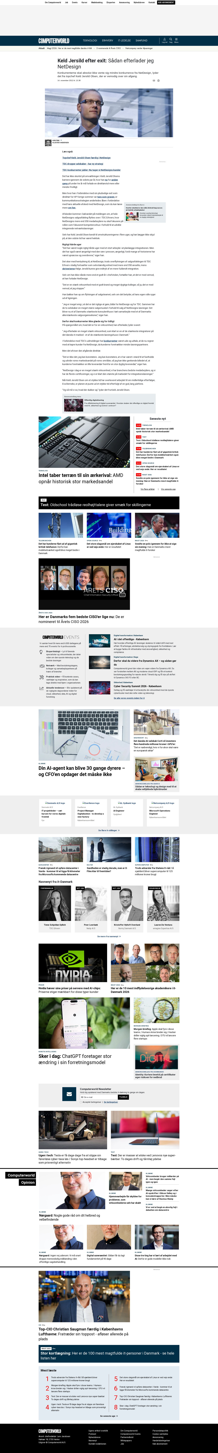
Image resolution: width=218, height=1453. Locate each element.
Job (66, 2)
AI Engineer (118, 811)
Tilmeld (123, 1097)
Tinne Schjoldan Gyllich (55, 925)
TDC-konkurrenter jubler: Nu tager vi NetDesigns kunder (91, 170)
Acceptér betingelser (92, 1102)
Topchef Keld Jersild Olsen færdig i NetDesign (86, 157)
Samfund (141, 40)
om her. (72, 207)
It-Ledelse (124, 40)
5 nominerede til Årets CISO (109, 48)
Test (144, 437)
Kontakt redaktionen (97, 1444)
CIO (40, 1325)
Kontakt (152, 2)
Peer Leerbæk (91, 925)
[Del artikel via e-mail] (154, 81)
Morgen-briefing (141, 1026)
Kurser (84, 2)
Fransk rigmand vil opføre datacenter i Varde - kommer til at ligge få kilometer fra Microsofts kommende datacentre (146, 1388)
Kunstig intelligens (47, 1052)
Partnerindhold (126, 1437)
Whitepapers (126, 1440)
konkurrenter (110, 341)
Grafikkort (139, 738)
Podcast (92, 1434)
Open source (148, 463)
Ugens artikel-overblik (98, 1431)
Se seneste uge (108, 1416)
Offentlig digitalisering (94, 400)
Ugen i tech (43, 1152)
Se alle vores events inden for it (129, 698)
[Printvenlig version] (158, 81)
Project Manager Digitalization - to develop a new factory (91, 814)
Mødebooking (97, 2)
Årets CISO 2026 (45, 613)
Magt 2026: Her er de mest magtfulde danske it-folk (69, 48)
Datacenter (44, 865)
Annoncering (124, 2)
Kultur (90, 865)
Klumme (42, 763)
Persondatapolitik (160, 1431)
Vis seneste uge (168, 489)
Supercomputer (142, 865)
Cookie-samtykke (160, 1434)
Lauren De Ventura (163, 925)
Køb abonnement (166, 2)
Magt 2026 (147, 475)
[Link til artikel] (84, 442)
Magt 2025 (46, 1348)
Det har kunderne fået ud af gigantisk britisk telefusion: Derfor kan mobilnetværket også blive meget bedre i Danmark (157, 455)
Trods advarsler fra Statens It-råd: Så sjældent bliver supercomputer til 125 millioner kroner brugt (74, 1379)
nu (106, 180)
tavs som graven (105, 197)
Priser (41, 985)
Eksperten (111, 2)
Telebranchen (149, 449)
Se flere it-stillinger (108, 830)
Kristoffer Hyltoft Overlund (127, 925)
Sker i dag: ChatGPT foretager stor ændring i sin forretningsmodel (141, 1407)
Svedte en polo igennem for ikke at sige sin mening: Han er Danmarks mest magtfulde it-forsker (157, 481)
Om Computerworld (53, 2)
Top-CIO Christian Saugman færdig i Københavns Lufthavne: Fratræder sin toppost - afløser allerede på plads (146, 1398)
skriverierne (68, 268)
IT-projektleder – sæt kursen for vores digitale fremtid (54, 814)
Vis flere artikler (148, 489)
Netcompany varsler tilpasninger (139, 48)
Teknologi (90, 40)
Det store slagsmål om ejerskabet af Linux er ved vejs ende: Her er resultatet (146, 1379)
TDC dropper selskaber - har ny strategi (82, 163)
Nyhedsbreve (139, 2)
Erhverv (107, 40)
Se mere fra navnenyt (108, 936)
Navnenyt (93, 1440)
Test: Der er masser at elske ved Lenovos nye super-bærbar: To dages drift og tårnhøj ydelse (78, 1398)
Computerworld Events (130, 1434)
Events (75, 2)
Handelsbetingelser (161, 1440)
